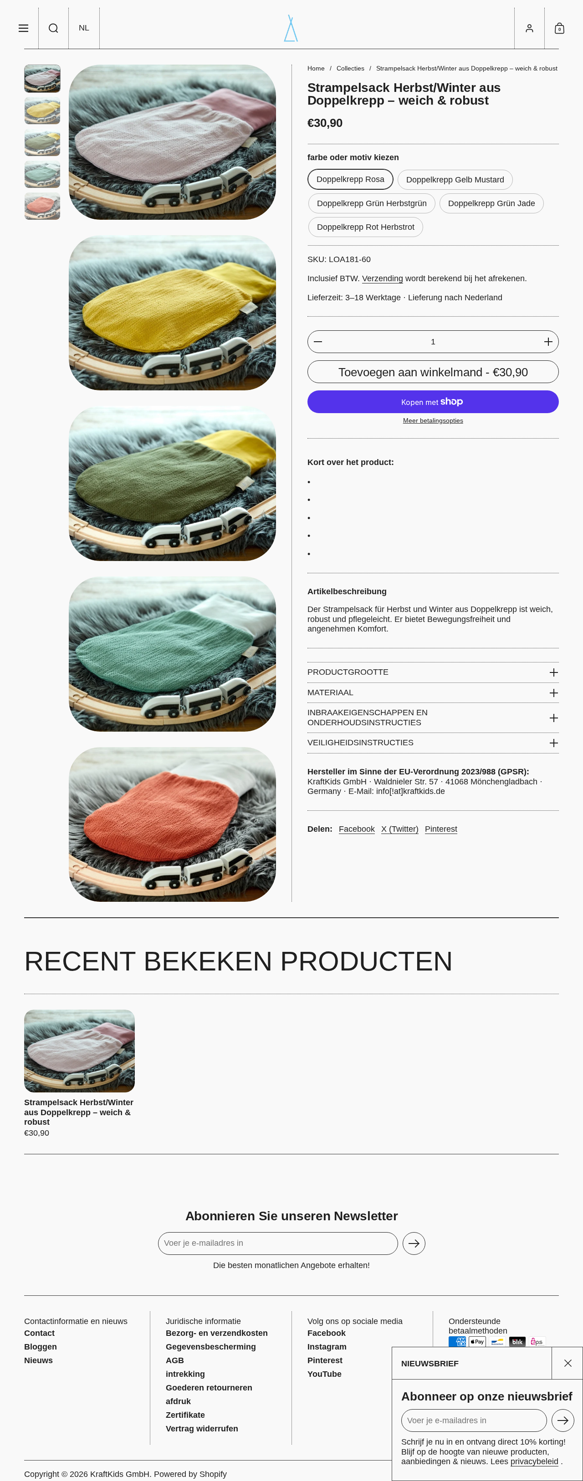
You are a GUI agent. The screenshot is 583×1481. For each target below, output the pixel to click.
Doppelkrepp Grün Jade (491, 203)
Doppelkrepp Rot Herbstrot (365, 227)
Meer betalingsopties (433, 420)
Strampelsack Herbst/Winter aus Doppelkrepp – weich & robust (79, 1073)
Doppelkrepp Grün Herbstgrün (372, 203)
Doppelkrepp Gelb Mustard (455, 179)
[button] (54, 28)
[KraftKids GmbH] (291, 28)
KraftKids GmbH (119, 1474)
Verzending (382, 278)
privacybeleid (534, 1461)
